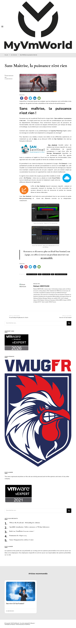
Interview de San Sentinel (15, 603)
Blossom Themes (15, 624)
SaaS (39, 274)
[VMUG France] (38, 413)
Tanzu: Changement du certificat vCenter (21, 540)
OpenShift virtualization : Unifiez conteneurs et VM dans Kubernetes (29, 527)
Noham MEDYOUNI (9, 75)
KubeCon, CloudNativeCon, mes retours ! (21, 531)
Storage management (61, 274)
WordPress (27, 624)
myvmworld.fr (47, 258)
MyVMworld (16, 623)
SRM (53, 274)
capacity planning (32, 274)
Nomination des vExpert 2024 (18, 535)
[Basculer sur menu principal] (2, 26)
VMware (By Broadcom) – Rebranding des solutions (24, 522)
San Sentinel (52, 145)
